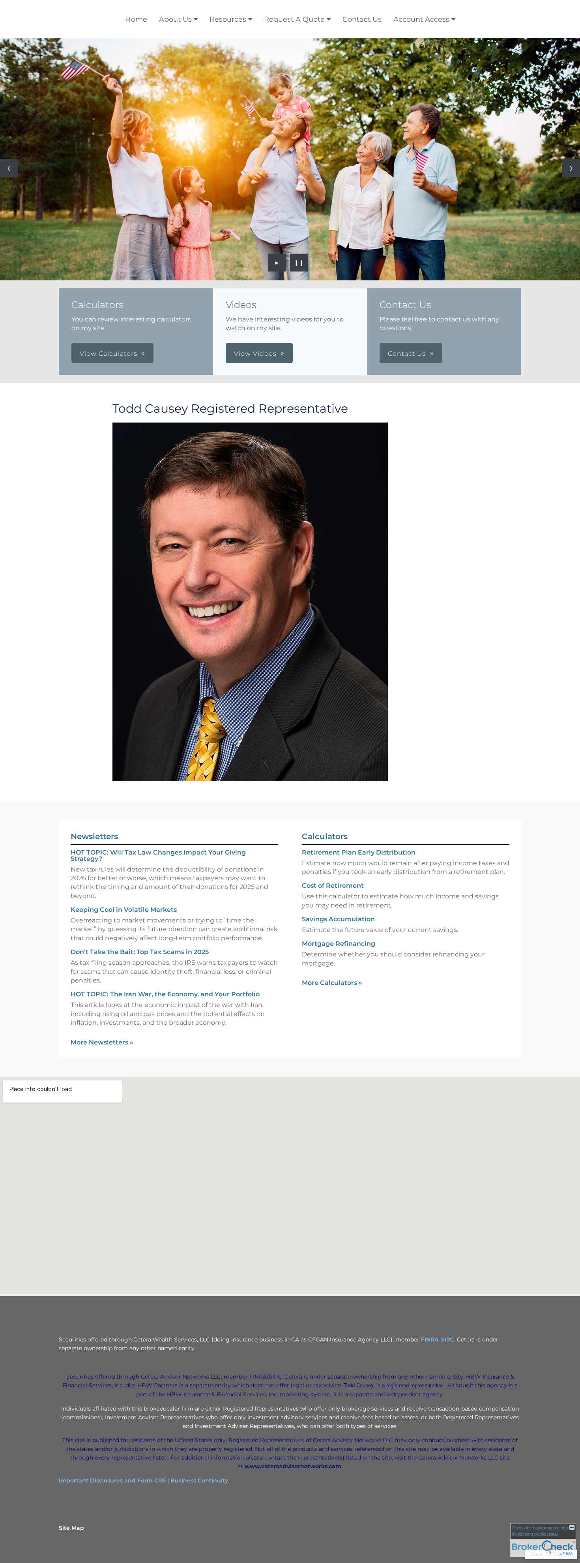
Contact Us (362, 19)
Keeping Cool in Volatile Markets (124, 909)
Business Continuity (199, 1480)
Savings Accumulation (338, 919)
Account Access (421, 19)
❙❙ (299, 262)
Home (136, 19)
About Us (175, 19)
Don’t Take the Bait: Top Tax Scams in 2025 (140, 952)
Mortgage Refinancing (338, 943)
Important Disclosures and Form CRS (112, 1480)
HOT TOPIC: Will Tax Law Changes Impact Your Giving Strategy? (158, 855)
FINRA (429, 1339)
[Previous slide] (9, 168)
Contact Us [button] (407, 353)
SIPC (447, 1339)
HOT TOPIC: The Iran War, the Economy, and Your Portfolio (165, 994)
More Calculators (332, 982)
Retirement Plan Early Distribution (358, 852)
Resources (228, 19)
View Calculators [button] (108, 353)
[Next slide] (571, 168)
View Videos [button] (255, 353)
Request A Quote (294, 19)
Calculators (325, 836)
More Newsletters (102, 1042)
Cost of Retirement (333, 885)
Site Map (71, 1527)
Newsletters (94, 836)
